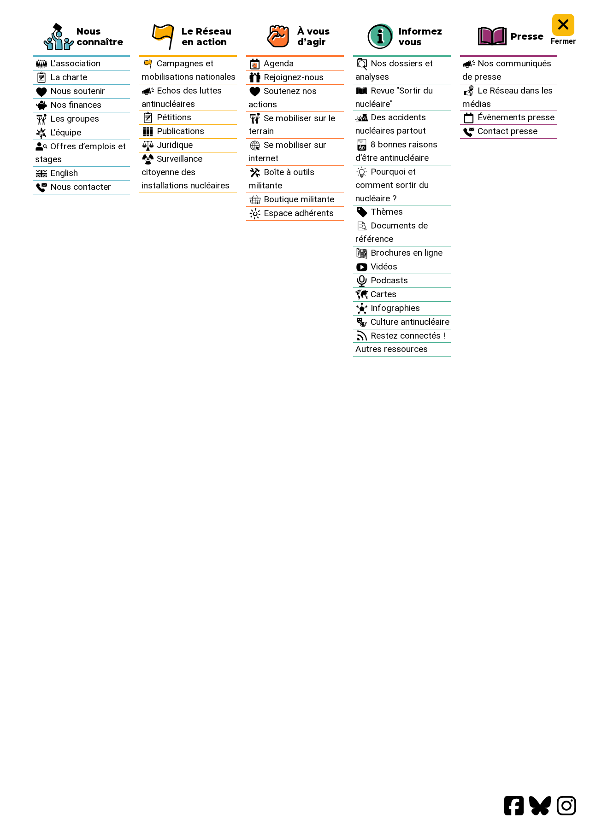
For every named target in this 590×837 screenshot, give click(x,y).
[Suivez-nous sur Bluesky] (540, 806)
